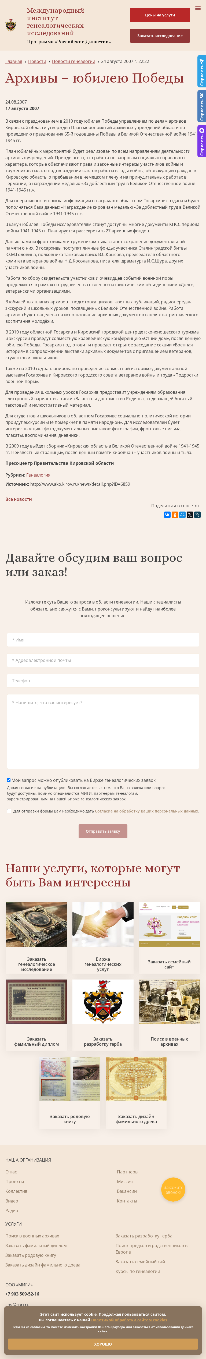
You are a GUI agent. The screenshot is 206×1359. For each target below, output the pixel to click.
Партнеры (127, 1172)
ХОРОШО (103, 1344)
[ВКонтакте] (167, 515)
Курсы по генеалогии (138, 1271)
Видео (11, 1201)
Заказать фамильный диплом (36, 1042)
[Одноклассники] (175, 515)
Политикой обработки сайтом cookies (129, 1319)
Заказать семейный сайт (169, 964)
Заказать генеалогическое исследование (36, 964)
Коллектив (16, 1191)
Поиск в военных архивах (169, 1042)
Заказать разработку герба (103, 1042)
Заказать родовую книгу (70, 1119)
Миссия (125, 1181)
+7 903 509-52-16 (22, 1294)
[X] (190, 515)
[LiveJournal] (197, 515)
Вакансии (127, 1191)
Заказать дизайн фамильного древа (136, 1119)
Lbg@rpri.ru (17, 1305)
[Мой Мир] (182, 515)
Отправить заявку (103, 831)
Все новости (18, 499)
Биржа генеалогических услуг (103, 964)
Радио (11, 1210)
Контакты (127, 1201)
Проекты (14, 1181)
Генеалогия (38, 475)
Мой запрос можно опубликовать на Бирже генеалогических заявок (83, 780)
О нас (11, 1172)
